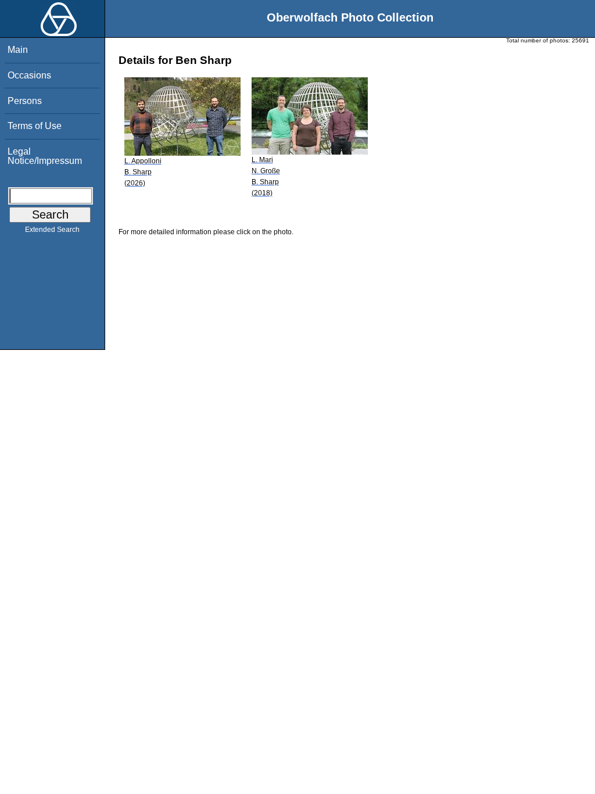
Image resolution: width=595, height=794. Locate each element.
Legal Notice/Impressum (45, 156)
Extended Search (52, 229)
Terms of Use (35, 126)
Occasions (29, 75)
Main (18, 50)
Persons (25, 101)
